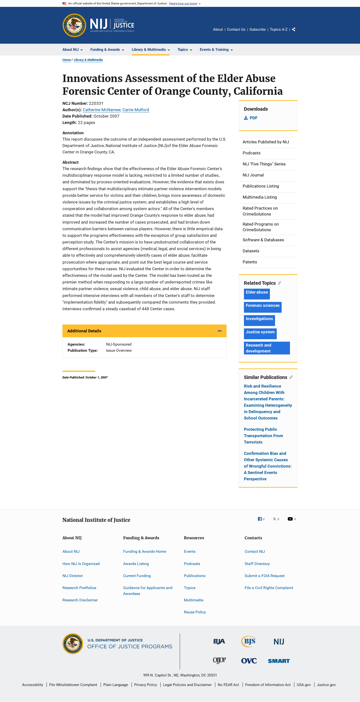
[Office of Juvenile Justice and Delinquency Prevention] (219, 665)
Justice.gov (326, 685)
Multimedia (194, 599)
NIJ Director (72, 575)
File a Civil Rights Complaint (269, 587)
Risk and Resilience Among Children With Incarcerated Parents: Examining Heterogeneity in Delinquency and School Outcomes (268, 402)
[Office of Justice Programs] (74, 25)
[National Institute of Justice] (279, 645)
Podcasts (192, 563)
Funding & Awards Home (144, 551)
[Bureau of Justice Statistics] (249, 648)
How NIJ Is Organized (81, 563)
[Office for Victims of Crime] (249, 664)
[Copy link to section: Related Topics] (278, 282)
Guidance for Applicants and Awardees (147, 590)
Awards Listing (136, 563)
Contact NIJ (255, 551)
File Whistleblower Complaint (73, 685)
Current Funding (137, 575)
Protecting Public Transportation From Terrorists (263, 436)
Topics (189, 587)
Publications (194, 575)
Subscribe (258, 29)
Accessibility (32, 685)
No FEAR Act (228, 685)
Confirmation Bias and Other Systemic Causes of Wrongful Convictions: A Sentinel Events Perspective (268, 466)
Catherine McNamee (101, 109)
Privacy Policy (145, 685)
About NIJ (71, 551)
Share (297, 33)
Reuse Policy (195, 612)
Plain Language (115, 685)
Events (189, 551)
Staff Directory (257, 563)
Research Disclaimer (80, 599)
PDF (253, 117)
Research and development (258, 348)
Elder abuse (257, 292)
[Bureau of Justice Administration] (219, 645)
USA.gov (304, 685)
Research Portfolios (79, 587)
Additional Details (84, 330)
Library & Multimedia (88, 60)
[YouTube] (292, 522)
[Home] (112, 25)
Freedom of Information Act (268, 685)
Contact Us (236, 29)
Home (66, 60)
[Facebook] (263, 522)
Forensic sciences (263, 305)
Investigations (259, 318)
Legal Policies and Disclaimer (187, 685)
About (218, 29)
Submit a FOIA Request (265, 575)
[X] (278, 522)
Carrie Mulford (135, 109)
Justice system (260, 331)
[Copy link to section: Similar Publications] (289, 376)
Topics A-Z (279, 29)
